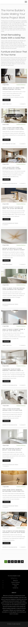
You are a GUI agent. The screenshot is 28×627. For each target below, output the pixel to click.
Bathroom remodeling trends (10, 223)
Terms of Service (15, 582)
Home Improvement (7, 264)
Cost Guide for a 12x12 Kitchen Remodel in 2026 (12, 168)
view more (6, 99)
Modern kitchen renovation (10, 183)
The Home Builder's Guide (11, 2)
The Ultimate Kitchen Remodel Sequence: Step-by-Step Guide (14, 531)
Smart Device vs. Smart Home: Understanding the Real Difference (14, 88)
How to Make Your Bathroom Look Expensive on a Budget (14, 288)
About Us (15, 580)
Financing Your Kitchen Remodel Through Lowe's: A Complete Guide (13, 369)
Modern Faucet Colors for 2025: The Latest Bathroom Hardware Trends (13, 207)
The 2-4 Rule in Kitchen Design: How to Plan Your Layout (12, 409)
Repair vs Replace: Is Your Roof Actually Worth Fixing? (14, 249)
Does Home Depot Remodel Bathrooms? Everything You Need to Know (13, 490)
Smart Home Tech (7, 104)
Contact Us (15, 587)
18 (22, 561)
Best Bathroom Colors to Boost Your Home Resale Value (12, 449)
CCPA (15, 586)
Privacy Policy (15, 584)
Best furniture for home (9, 143)
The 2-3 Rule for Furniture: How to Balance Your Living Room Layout (13, 128)
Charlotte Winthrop (20, 84)
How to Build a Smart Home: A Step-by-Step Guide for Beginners (14, 330)
